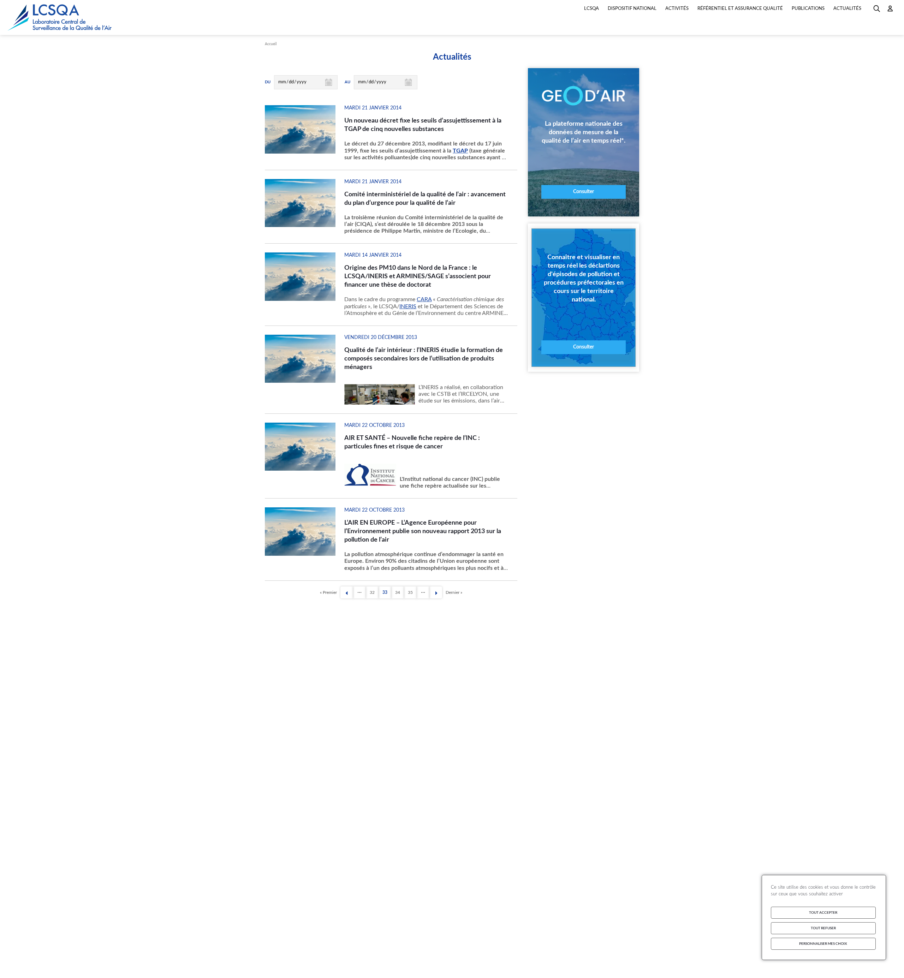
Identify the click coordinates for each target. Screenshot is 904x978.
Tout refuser (823, 928)
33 (386, 593)
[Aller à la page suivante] (435, 593)
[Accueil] (60, 17)
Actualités (847, 8)
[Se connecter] (890, 11)
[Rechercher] (877, 11)
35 (412, 593)
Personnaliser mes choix (823, 944)
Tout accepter (823, 912)
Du (267, 82)
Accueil (270, 44)
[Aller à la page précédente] (347, 593)
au (347, 82)
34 (399, 593)
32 (374, 593)
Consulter (583, 191)
